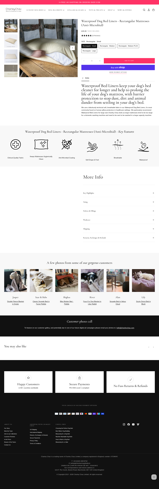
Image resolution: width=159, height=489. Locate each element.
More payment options (118, 72)
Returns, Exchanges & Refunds (39, 435)
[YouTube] (133, 424)
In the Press (7, 439)
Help (110, 10)
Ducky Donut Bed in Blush (143, 302)
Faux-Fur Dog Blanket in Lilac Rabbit (92, 302)
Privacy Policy (34, 440)
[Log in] (148, 10)
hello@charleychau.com (125, 328)
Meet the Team (8, 431)
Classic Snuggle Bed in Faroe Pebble (41, 302)
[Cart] (153, 10)
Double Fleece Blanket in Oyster (15, 302)
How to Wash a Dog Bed (62, 439)
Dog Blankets (55, 10)
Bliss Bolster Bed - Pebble (66, 302)
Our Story (7, 428)
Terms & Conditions (35, 443)
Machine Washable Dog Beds (64, 436)
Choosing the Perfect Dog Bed (64, 428)
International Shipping (36, 432)
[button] (144, 10)
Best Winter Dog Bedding (63, 431)
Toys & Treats (96, 10)
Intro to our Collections (10, 434)
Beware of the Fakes (10, 442)
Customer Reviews (9, 436)
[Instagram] (124, 424)
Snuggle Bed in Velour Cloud (118, 302)
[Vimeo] (138, 424)
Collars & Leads (75, 10)
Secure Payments (35, 438)
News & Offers (125, 10)
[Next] (149, 146)
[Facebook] (128, 424)
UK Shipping (33, 429)
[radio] (89, 46)
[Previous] (148, 347)
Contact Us (7, 445)
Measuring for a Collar (62, 442)
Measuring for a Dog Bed (63, 434)
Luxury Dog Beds (35, 10)
